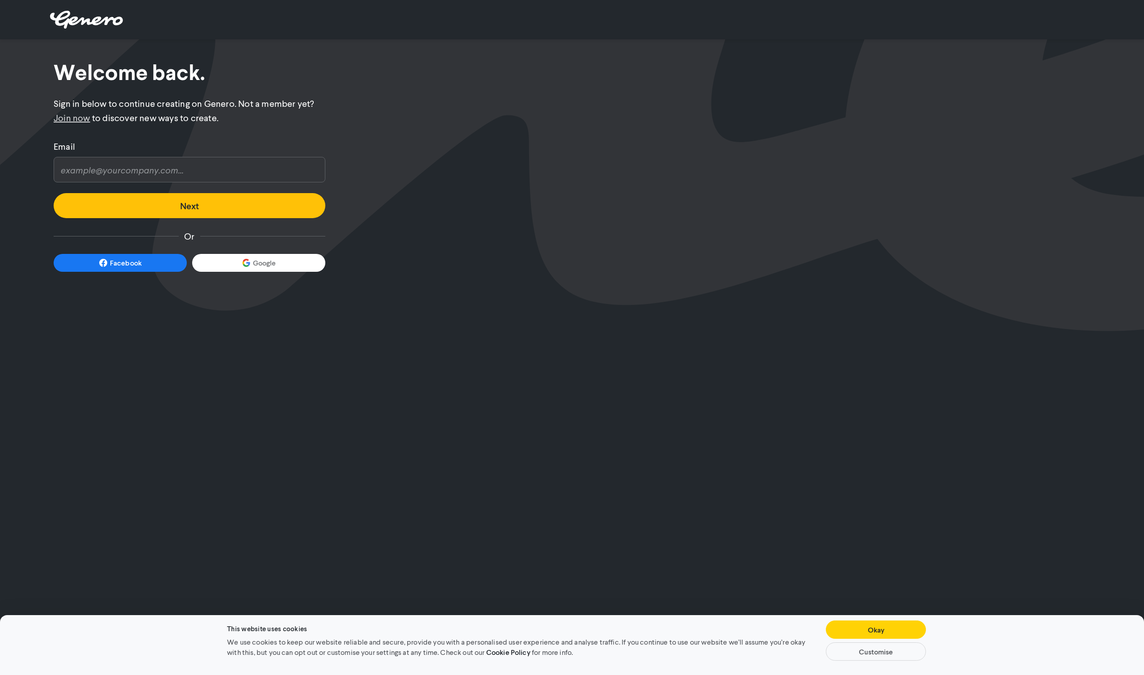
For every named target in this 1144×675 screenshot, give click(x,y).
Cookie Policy (508, 651)
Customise (876, 651)
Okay (876, 629)
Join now (72, 117)
